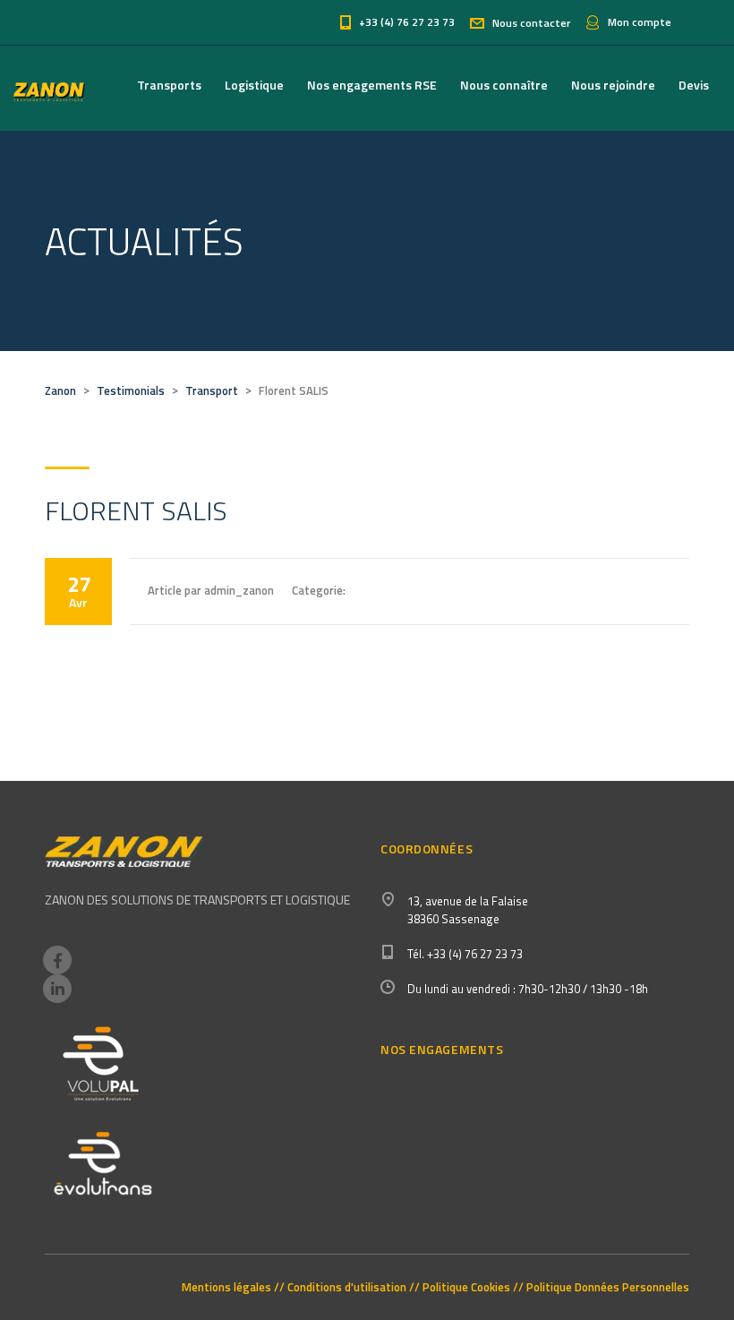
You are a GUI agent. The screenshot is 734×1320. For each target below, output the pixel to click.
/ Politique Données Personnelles (603, 1287)
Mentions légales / (230, 1287)
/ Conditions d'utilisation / (346, 1287)
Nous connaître (504, 84)
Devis (694, 84)
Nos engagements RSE (372, 84)
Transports (169, 84)
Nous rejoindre (613, 84)
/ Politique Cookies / (466, 1287)
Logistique (254, 84)
